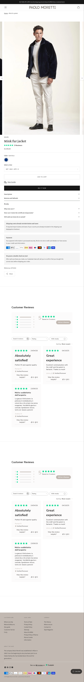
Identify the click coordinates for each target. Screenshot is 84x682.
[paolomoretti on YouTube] (12, 668)
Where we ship (8, 622)
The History (47, 622)
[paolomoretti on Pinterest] (7, 668)
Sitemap (26, 630)
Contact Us (47, 627)
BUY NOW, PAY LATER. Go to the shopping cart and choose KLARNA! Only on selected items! (42, 2)
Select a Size (8, 165)
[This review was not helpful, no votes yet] (35, 377)
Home (6, 13)
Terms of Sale (28, 622)
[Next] (82, 78)
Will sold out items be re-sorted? (14, 217)
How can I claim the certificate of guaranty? (18, 213)
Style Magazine (48, 630)
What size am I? (9, 209)
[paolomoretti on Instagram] (10, 668)
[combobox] (39, 339)
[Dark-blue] (6, 160)
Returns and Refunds (11, 198)
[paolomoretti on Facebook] (5, 668)
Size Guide (12, 182)
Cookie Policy (28, 627)
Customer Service (9, 630)
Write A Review (63, 322)
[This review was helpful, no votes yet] (31, 377)
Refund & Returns (9, 624)
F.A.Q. (5, 632)
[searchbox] (19, 338)
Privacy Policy (28, 624)
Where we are (48, 624)
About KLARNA (28, 632)
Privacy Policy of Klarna (31, 635)
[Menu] (5, 7)
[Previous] (2, 78)
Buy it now (42, 188)
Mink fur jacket (13, 13)
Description (8, 194)
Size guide (7, 627)
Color (6, 156)
